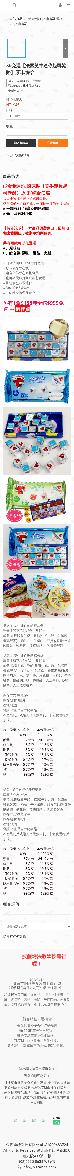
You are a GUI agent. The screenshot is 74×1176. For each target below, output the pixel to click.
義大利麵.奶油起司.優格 (45, 19)
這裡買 (22, 308)
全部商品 (15, 19)
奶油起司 (20, 23)
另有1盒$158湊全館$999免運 (33, 305)
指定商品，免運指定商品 (24, 85)
